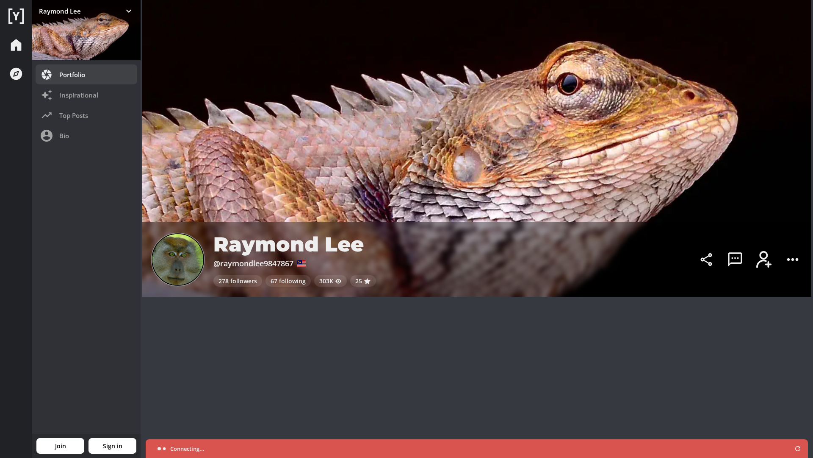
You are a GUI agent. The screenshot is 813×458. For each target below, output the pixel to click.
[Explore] (16, 74)
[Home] (16, 16)
